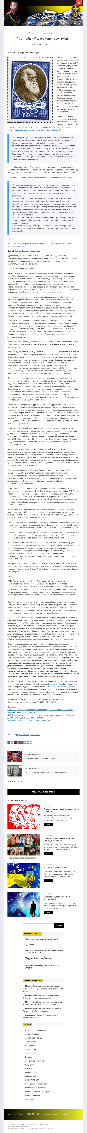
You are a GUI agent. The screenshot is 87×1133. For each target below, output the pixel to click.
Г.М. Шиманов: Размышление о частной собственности (14, 771)
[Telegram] (31, 742)
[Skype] (28, 742)
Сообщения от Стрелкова (36, 1083)
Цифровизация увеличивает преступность (57, 897)
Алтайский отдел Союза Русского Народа (46, 15)
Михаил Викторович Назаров (38, 986)
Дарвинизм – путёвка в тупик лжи (28, 720)
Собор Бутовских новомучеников (37, 998)
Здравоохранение (33, 1053)
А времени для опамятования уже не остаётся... (61, 809)
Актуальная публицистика (36, 1030)
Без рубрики (30, 1045)
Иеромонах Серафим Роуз (59, 684)
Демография (30, 1049)
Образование (31, 1072)
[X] (15, 742)
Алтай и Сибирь (32, 1034)
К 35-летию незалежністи (55, 867)
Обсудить (51, 44)
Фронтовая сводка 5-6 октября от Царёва (14, 756)
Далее (48, 824)
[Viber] (21, 742)
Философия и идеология (35, 1087)
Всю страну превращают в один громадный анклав (59, 839)
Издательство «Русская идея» (39, 1128)
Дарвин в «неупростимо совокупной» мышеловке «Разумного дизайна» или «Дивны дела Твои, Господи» (40, 716)
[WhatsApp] (24, 742)
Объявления (30, 1076)
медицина (29, 1064)
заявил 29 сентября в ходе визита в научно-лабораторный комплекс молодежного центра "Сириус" (40, 128)
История (28, 1057)
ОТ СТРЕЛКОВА (32, 1080)
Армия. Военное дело (34, 1037)
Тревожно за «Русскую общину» (36, 1011)
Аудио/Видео (30, 1041)
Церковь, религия (32, 1095)
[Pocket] (18, 742)
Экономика (30, 1099)
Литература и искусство (35, 1060)
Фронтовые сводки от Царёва (37, 1091)
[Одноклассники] (12, 742)
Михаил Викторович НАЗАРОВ (39, 1008)
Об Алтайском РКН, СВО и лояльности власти (42, 1003)
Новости (28, 1068)
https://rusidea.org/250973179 (28, 734)
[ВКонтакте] (8, 742)
